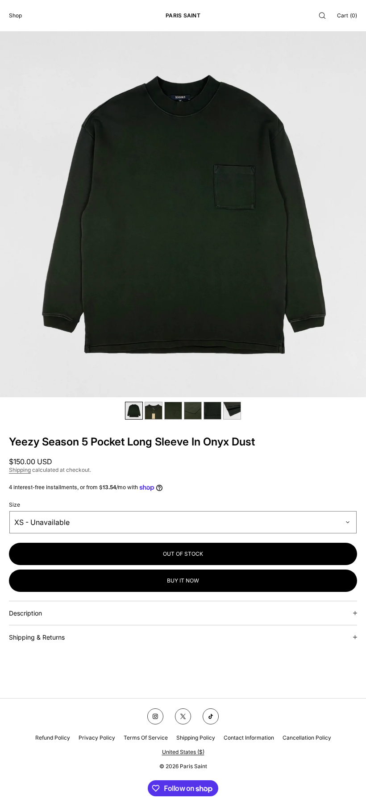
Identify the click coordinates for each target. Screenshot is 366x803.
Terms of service (146, 737)
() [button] (347, 15)
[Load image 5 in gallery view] (212, 411)
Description (25, 613)
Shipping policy (195, 737)
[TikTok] (210, 716)
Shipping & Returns (37, 637)
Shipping (20, 469)
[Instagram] (155, 716)
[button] (322, 15)
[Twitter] (183, 716)
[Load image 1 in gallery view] (134, 411)
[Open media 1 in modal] (183, 214)
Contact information (249, 737)
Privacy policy (97, 737)
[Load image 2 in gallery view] (153, 411)
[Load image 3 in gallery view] (173, 411)
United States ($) (183, 752)
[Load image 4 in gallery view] (193, 411)
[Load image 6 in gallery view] (232, 411)
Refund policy (52, 737)
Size (14, 505)
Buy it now (183, 580)
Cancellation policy (307, 737)
